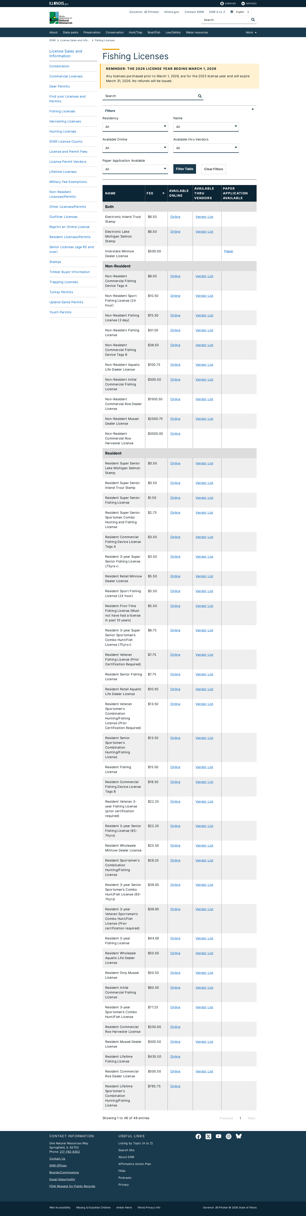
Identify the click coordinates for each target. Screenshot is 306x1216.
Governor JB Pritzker (144, 12)
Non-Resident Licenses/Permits (62, 194)
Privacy (123, 1184)
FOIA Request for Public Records (72, 1186)
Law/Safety (173, 32)
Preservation (92, 32)
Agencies (230, 3)
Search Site (126, 1150)
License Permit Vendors (67, 161)
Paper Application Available (124, 160)
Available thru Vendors (190, 139)
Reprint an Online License (69, 227)
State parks (70, 32)
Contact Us (57, 1158)
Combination (59, 66)
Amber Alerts (124, 1207)
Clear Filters (213, 169)
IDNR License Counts (66, 141)
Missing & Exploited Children (93, 1207)
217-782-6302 (70, 1151)
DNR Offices (58, 1165)
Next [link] (252, 1118)
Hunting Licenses (62, 131)
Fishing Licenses (62, 111)
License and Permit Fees (68, 151)
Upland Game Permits (66, 302)
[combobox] (242, 11)
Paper (228, 251)
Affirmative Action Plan (134, 1164)
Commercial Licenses (66, 76)
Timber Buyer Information (69, 272)
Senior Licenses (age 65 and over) (71, 249)
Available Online (115, 139)
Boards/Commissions (64, 1172)
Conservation (115, 32)
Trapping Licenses (63, 282)
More (249, 32)
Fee (150, 193)
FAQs (122, 1171)
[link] (198, 1137)
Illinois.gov (171, 12)
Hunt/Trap (135, 32)
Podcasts (124, 1177)
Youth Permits (60, 312)
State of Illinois (248, 1207)
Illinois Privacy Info (149, 1207)
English (240, 11)
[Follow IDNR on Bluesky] (239, 1137)
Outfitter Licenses (63, 217)
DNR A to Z (217, 12)
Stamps (55, 262)
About (53, 32)
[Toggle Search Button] (200, 96)
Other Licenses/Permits (67, 207)
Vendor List (204, 217)
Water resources (197, 32)
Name (178, 118)
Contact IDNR (194, 12)
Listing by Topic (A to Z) (135, 1143)
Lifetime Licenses (62, 172)
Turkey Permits (61, 292)
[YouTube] (218, 1137)
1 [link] (240, 1118)
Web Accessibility (60, 1207)
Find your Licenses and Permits (67, 99)
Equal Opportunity (62, 1179)
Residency (111, 118)
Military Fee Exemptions (68, 182)
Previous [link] (226, 1118)
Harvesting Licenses (65, 121)
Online (175, 217)
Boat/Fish (154, 32)
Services (251, 3)
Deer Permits (59, 86)
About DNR (126, 1157)
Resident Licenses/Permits (70, 237)
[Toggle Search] (253, 19)
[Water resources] (210, 32)
